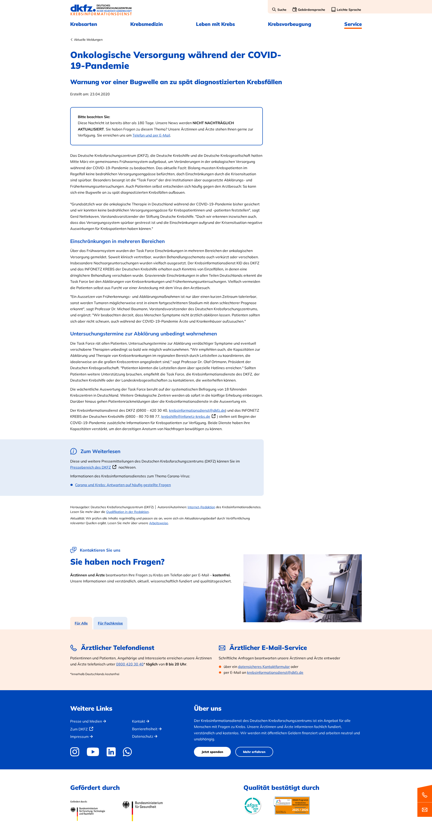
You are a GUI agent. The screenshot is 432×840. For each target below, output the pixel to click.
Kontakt (138, 721)
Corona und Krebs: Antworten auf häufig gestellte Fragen (123, 485)
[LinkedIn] (111, 751)
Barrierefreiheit (145, 729)
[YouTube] (92, 751)
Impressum (79, 736)
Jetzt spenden (212, 752)
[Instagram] (76, 751)
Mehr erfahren (254, 752)
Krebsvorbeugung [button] (289, 24)
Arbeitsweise (158, 523)
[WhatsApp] (127, 751)
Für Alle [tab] (81, 623)
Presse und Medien (86, 721)
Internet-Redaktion (201, 507)
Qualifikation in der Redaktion (127, 512)
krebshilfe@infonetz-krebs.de (185, 416)
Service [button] (353, 24)
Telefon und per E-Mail (151, 135)
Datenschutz (142, 736)
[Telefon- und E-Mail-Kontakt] (424, 800)
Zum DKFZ (79, 729)
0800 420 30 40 (130, 664)
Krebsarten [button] (83, 24)
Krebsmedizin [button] (146, 24)
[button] (279, 10)
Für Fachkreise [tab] (110, 623)
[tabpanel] (216, 659)
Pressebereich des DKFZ (90, 467)
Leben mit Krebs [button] (215, 24)
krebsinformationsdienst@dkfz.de (197, 410)
